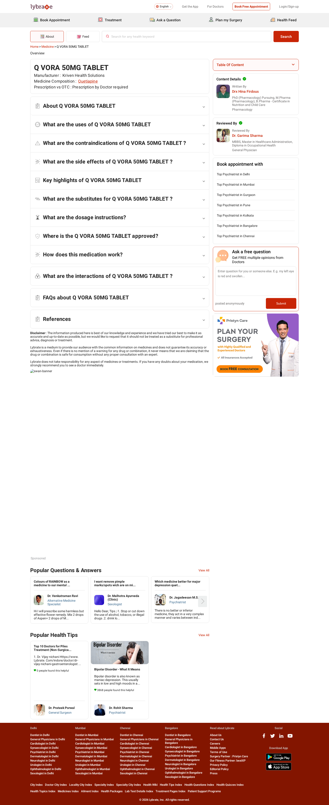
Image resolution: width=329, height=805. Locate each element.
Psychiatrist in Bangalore (181, 755)
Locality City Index (80, 784)
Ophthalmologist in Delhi (45, 769)
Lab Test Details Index (139, 791)
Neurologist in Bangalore (180, 764)
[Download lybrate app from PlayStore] (279, 760)
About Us (216, 735)
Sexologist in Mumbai (89, 773)
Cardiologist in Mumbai (89, 743)
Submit (281, 303)
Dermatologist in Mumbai (91, 756)
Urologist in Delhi (41, 764)
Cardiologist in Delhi (43, 743)
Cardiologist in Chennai (134, 743)
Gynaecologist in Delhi (44, 747)
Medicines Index (68, 791)
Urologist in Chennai (132, 764)
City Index (36, 784)
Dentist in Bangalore (178, 735)
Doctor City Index (56, 784)
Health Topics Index (43, 791)
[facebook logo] (264, 737)
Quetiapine (88, 81)
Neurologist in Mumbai (89, 760)
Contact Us (217, 739)
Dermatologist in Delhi (44, 756)
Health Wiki (150, 784)
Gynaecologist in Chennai (136, 747)
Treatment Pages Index (171, 791)
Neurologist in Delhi (42, 760)
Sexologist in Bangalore (180, 777)
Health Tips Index (171, 784)
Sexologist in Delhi (42, 773)
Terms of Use (218, 752)
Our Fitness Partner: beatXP (228, 760)
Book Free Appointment (251, 6)
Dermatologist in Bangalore (182, 760)
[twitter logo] (272, 737)
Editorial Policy (219, 769)
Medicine (47, 46)
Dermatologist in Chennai (136, 756)
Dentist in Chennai (131, 735)
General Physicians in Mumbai (94, 739)
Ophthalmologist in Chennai (137, 769)
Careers (215, 743)
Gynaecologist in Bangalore (182, 751)
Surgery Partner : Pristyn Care (229, 756)
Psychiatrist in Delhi (43, 752)
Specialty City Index (128, 784)
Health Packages (112, 791)
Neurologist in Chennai (134, 760)
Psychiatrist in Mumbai (89, 752)
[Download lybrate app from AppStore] (279, 769)
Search (286, 36)
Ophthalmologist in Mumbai (92, 769)
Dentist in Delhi (39, 735)
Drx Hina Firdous (245, 91)
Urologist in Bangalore (179, 768)
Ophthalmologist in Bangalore (183, 772)
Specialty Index (104, 784)
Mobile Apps (218, 747)
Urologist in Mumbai (87, 764)
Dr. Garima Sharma (247, 135)
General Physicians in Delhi (47, 739)
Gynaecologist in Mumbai (91, 747)
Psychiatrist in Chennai (134, 752)
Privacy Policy (219, 764)
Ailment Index (90, 791)
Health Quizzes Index (230, 784)
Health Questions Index (199, 784)
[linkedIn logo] (281, 737)
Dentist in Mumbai (86, 735)
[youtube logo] (290, 737)
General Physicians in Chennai (139, 739)
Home (34, 46)
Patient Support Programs (204, 791)
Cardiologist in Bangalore (181, 747)
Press (214, 773)
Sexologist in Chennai (133, 773)
